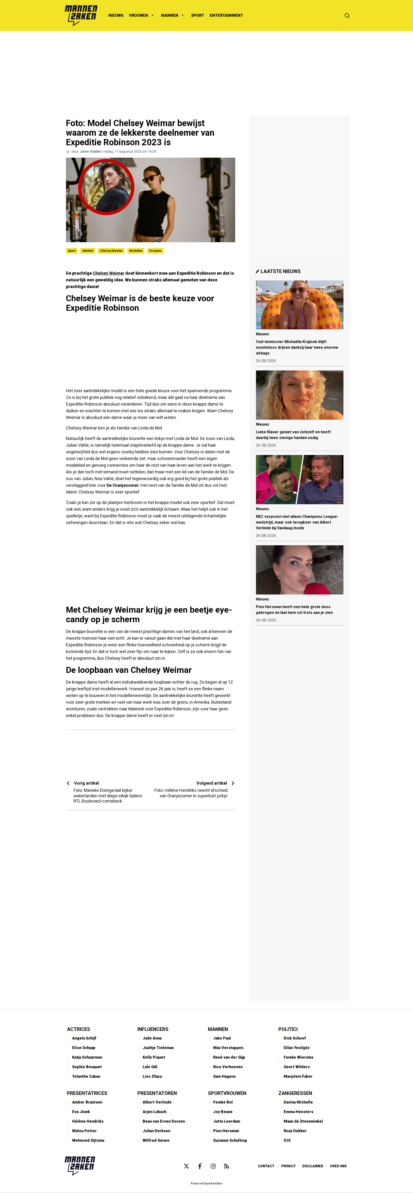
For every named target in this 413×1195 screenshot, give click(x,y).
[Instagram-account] (213, 1166)
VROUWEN (138, 15)
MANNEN (169, 15)
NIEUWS (116, 15)
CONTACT (266, 1166)
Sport (72, 250)
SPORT (197, 15)
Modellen (135, 250)
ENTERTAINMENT (226, 15)
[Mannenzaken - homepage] (81, 15)
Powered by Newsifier (207, 1183)
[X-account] (186, 1166)
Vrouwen (155, 250)
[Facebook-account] (200, 1166)
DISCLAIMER (312, 1166)
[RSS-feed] (226, 1166)
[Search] (347, 15)
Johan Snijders (91, 151)
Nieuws (262, 334)
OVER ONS (338, 1166)
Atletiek (87, 250)
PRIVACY (288, 1166)
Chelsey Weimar (111, 250)
